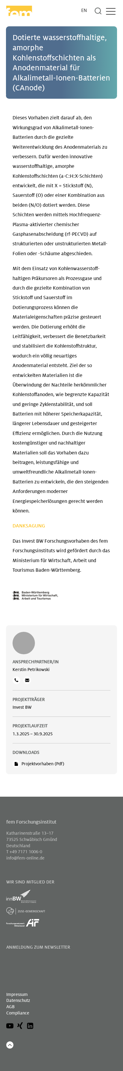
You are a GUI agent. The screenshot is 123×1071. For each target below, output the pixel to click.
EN (84, 10)
